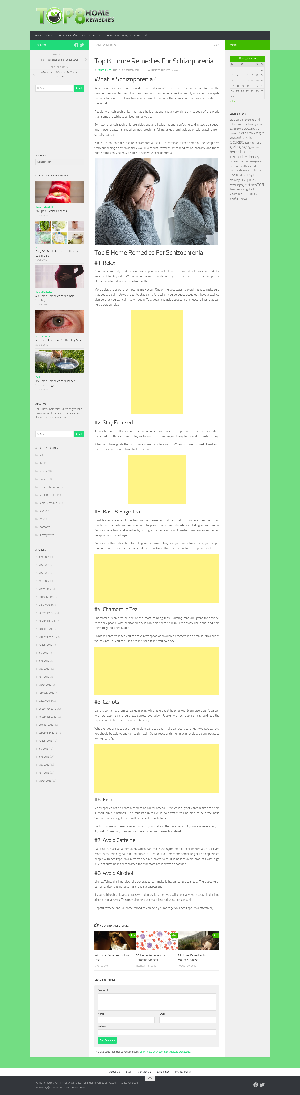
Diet (41, 455)
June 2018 (44, 756)
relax (242, 180)
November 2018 (47, 716)
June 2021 (44, 556)
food (252, 142)
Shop (147, 35)
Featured (43, 479)
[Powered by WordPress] (48, 1087)
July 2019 (43, 652)
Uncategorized (46, 535)
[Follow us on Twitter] (82, 45)
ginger (244, 147)
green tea (254, 147)
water (235, 198)
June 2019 (44, 660)
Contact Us (144, 1071)
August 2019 (45, 644)
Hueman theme (77, 1087)
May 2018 (44, 764)
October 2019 (46, 628)
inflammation (236, 161)
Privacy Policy (183, 1071)
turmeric (236, 189)
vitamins (250, 193)
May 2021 (44, 564)
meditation (246, 166)
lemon (248, 161)
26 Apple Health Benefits (51, 211)
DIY (37, 247)
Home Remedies (44, 35)
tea (260, 184)
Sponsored (44, 527)
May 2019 (44, 668)
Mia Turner (104, 70)
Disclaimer (163, 1071)
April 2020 (44, 580)
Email (162, 1013)
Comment (104, 990)
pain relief (244, 175)
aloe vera (235, 119)
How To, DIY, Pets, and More (123, 35)
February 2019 (46, 692)
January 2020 (46, 604)
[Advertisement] (157, 362)
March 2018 (45, 780)
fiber (246, 142)
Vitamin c (236, 194)
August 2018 (45, 740)
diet (241, 133)
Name (101, 1013)
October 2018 (46, 724)
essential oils (241, 137)
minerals (236, 170)
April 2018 (44, 772)
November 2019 (47, 620)
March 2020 (45, 588)
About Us (114, 1071)
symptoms (249, 185)
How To (43, 511)
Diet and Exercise (92, 35)
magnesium (257, 162)
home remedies (240, 154)
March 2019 (45, 684)
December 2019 (47, 612)
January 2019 (46, 700)
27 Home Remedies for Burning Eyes (58, 340)
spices (250, 179)
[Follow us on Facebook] (76, 45)
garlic (234, 147)
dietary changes (254, 133)
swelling (235, 185)
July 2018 (43, 748)
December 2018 (47, 708)
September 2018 (48, 732)
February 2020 (46, 596)
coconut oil (252, 128)
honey (254, 156)
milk (254, 166)
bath (232, 128)
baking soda (255, 124)
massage (234, 166)
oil (244, 171)
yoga (243, 199)
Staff (129, 1071)
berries (239, 128)
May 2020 (44, 572)
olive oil (250, 170)
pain (235, 175)
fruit (258, 142)
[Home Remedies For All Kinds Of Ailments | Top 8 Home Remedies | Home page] (75, 15)
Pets (37, 376)
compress (234, 133)
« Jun (232, 101)
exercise (237, 142)
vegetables (250, 189)
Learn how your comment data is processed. (165, 1051)
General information (49, 487)
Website (102, 1026)
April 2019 (44, 676)
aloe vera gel (248, 119)
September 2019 (48, 636)
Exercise (43, 471)
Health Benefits (68, 35)
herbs (234, 151)
